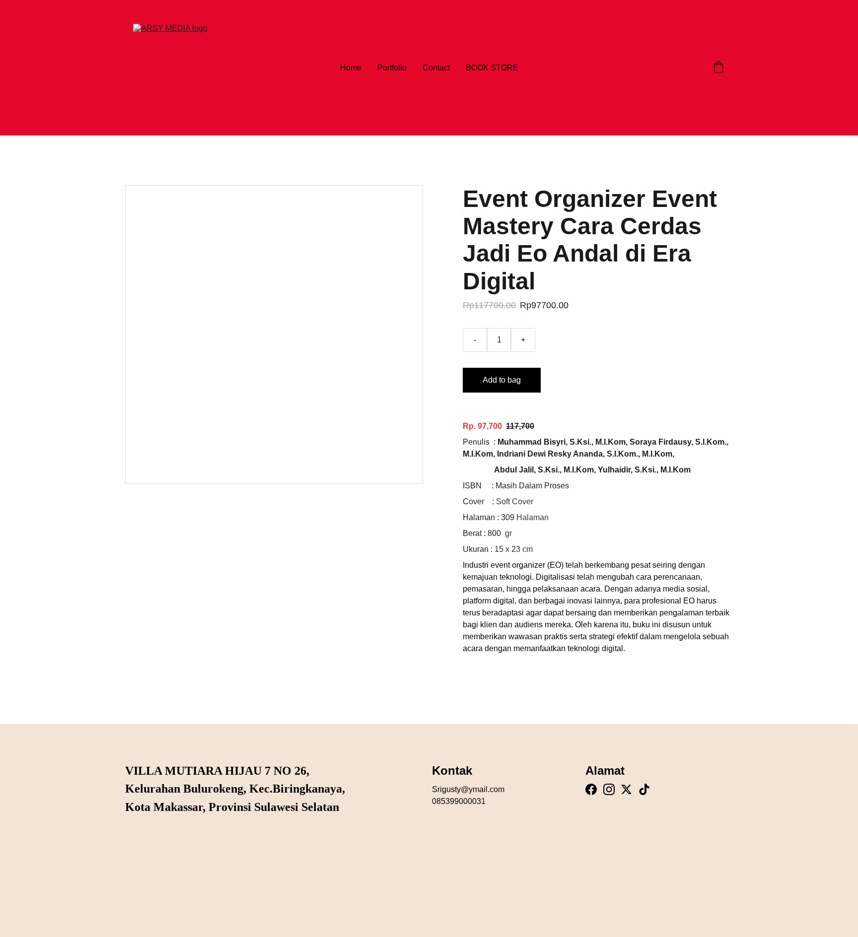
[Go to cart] (718, 68)
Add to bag (502, 380)
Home (350, 68)
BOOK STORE (492, 68)
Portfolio (392, 68)
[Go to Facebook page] (591, 789)
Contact (436, 68)
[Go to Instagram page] (609, 789)
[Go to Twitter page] (626, 789)
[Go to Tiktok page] (644, 789)
